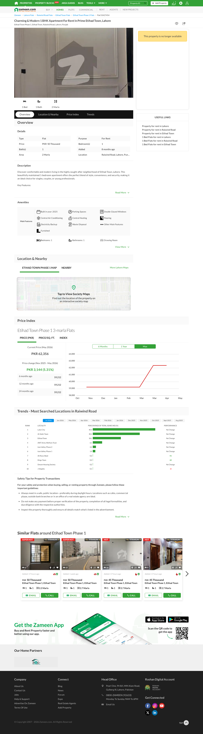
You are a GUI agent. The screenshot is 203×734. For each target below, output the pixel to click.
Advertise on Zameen (25, 703)
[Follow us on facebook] (148, 708)
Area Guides (68, 3)
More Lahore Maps (119, 267)
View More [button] (120, 246)
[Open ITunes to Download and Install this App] (156, 622)
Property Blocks (46, 3)
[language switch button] (173, 3)
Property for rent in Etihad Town (158, 133)
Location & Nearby (48, 114)
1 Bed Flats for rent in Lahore (156, 137)
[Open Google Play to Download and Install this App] (178, 622)
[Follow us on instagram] (155, 708)
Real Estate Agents (67, 703)
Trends (90, 114)
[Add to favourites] (57, 567)
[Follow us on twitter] (148, 715)
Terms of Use (20, 707)
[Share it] (54, 568)
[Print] (176, 23)
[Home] (16, 3)
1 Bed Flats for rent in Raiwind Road (159, 140)
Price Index (73, 114)
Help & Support (21, 699)
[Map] (50, 568)
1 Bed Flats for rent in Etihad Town (159, 144)
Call (51, 595)
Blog (80, 3)
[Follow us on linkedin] (155, 715)
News (60, 690)
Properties (26, 3)
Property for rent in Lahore (155, 126)
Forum (61, 694)
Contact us (19, 690)
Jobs (16, 694)
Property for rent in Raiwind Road (159, 129)
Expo (60, 699)
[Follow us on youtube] (162, 708)
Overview (25, 114)
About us (18, 686)
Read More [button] (120, 192)
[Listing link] (40, 569)
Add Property (64, 707)
